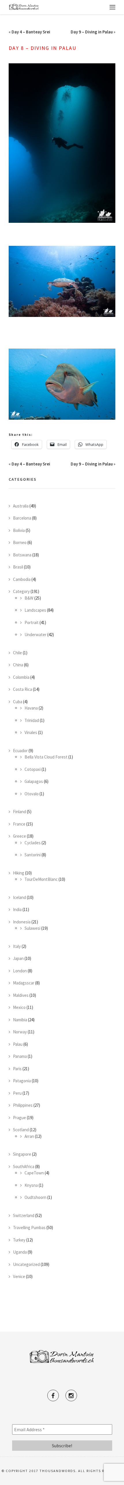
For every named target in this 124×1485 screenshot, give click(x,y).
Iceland (19, 897)
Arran (29, 1136)
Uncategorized (26, 1264)
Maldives (21, 995)
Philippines (23, 1105)
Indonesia (22, 922)
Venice (19, 1276)
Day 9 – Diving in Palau (92, 32)
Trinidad (32, 720)
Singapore (22, 1154)
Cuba (17, 701)
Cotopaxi (33, 769)
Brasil (18, 567)
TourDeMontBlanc (41, 879)
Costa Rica (22, 689)
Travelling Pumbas (29, 1227)
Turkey (19, 1240)
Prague (19, 1117)
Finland (19, 811)
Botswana (22, 555)
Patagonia (22, 1080)
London (20, 970)
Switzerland (23, 1215)
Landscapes (35, 610)
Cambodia (22, 579)
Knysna (31, 1185)
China (18, 665)
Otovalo (32, 793)
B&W (29, 598)
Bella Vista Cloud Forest (46, 757)
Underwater (35, 634)
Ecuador (20, 750)
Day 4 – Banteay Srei (31, 32)
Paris (17, 1068)
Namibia (20, 1019)
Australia (21, 506)
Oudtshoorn (35, 1197)
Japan (18, 958)
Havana (31, 708)
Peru (17, 1093)
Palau (17, 1044)
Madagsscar (23, 983)
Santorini (33, 854)
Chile (17, 652)
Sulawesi (32, 928)
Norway (20, 1032)
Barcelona (22, 518)
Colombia (21, 677)
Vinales (31, 732)
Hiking (18, 873)
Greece (19, 836)
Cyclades (33, 842)
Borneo (20, 542)
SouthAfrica (23, 1166)
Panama (20, 1056)
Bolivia (19, 530)
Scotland (21, 1129)
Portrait (32, 622)
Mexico (19, 1007)
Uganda (20, 1252)
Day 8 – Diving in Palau (42, 48)
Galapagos (34, 781)
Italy (17, 946)
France (19, 824)
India (17, 909)
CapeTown (34, 1173)
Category (21, 591)
